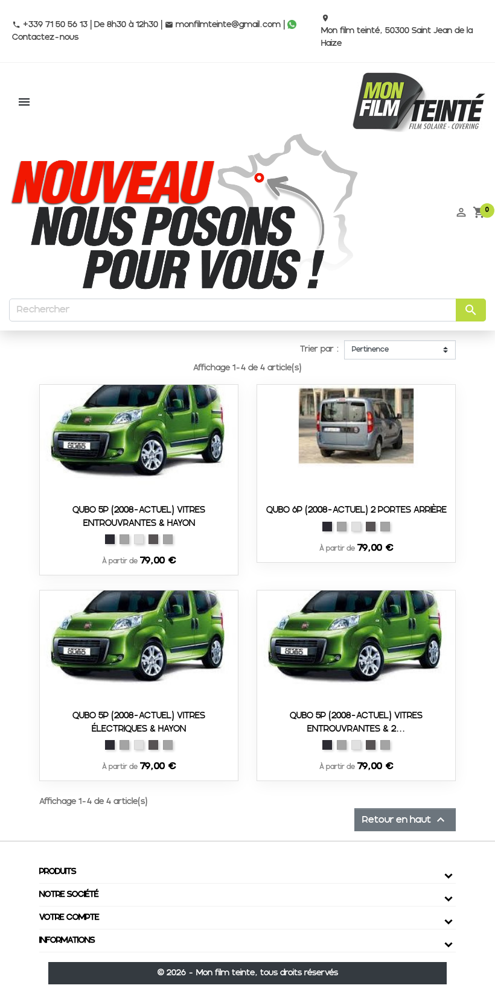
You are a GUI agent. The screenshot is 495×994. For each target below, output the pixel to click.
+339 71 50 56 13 (50, 25)
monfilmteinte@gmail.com (223, 25)
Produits (57, 871)
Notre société (68, 894)
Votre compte (69, 917)
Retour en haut (405, 819)
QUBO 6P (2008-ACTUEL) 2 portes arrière (356, 509)
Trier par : (319, 349)
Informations (67, 940)
